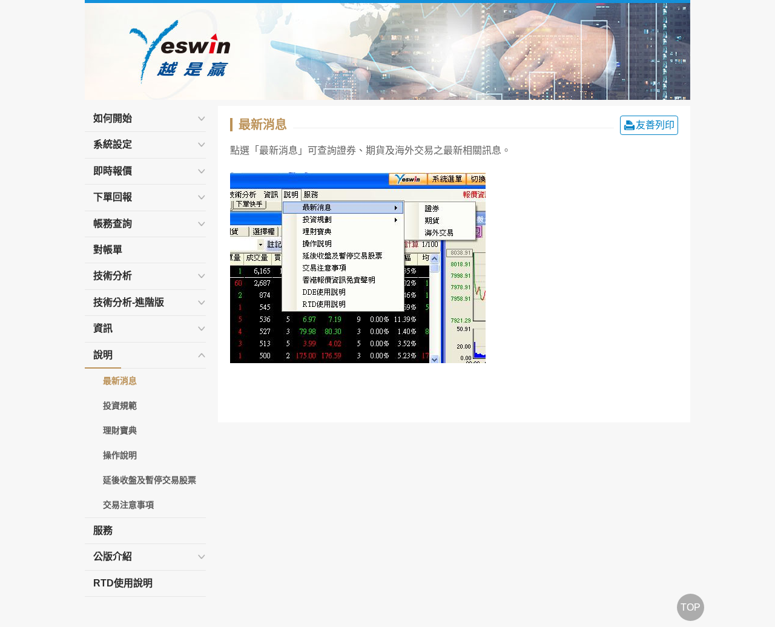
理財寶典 (120, 430)
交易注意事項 (128, 505)
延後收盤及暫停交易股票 (149, 480)
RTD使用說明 (123, 583)
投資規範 (120, 405)
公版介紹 (112, 556)
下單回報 (112, 197)
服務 (103, 530)
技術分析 (112, 276)
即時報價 (112, 171)
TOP (691, 607)
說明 (103, 355)
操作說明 (120, 455)
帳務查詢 (112, 223)
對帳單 (107, 250)
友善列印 (655, 125)
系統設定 (112, 144)
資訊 (103, 328)
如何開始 (112, 118)
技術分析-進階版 (128, 302)
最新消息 (120, 381)
